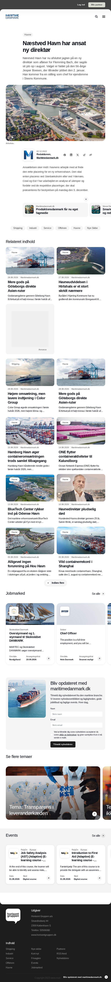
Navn (52, 708)
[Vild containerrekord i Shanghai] (81, 552)
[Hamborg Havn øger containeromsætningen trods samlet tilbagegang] (30, 444)
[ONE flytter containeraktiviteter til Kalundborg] (81, 444)
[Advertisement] (30, 329)
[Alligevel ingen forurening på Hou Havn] (30, 552)
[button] (86, 199)
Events (34, 963)
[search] (96, 16)
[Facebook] (64, 155)
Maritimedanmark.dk (47, 158)
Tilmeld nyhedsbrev (62, 744)
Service (9, 958)
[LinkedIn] (71, 155)
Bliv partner (96, 4)
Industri (9, 953)
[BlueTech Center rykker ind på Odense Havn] (30, 499)
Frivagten (36, 958)
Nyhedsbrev (63, 958)
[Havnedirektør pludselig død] (81, 499)
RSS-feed (62, 953)
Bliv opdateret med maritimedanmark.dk (82, 977)
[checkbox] (51, 735)
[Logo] (12, 16)
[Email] (84, 155)
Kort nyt (35, 953)
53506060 (45, 930)
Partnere (61, 949)
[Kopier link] (90, 155)
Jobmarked (36, 967)
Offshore (10, 963)
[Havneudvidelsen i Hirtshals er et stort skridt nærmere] (81, 274)
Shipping (10, 949)
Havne (9, 967)
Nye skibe (36, 949)
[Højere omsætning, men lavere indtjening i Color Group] (30, 386)
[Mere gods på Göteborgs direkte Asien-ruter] (30, 274)
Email (52, 719)
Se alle (96, 593)
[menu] (103, 16)
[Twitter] (77, 155)
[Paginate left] (8, 633)
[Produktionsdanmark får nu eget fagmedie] (55, 210)
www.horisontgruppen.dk (42, 935)
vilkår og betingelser (68, 735)
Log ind (81, 4)
